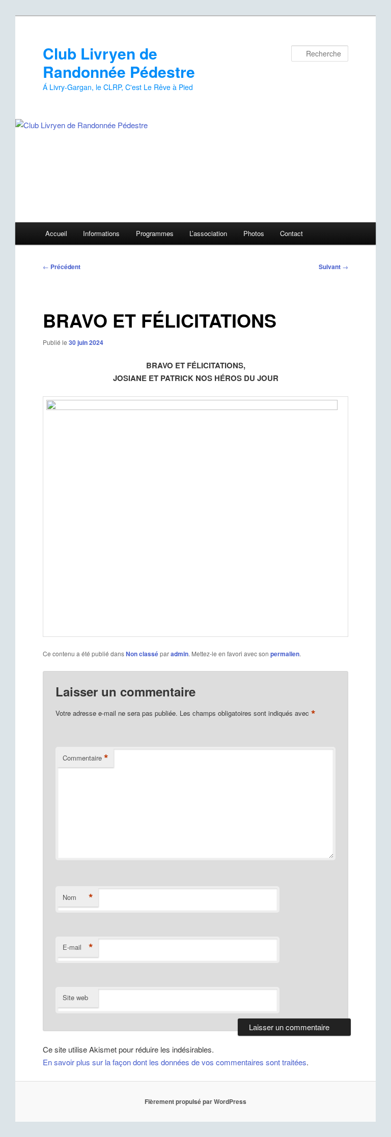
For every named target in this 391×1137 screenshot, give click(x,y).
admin (179, 653)
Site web (75, 997)
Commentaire (85, 758)
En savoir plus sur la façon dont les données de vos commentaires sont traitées (174, 1062)
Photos (253, 233)
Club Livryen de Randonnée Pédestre (119, 62)
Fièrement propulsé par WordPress (195, 1101)
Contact (291, 233)
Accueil (56, 233)
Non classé (142, 653)
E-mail (78, 947)
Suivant (333, 266)
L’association (208, 233)
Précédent (61, 266)
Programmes (155, 233)
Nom (78, 897)
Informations (101, 233)
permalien (284, 653)
